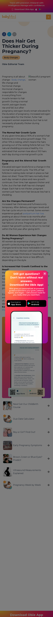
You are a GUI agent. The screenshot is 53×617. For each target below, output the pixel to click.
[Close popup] (44, 273)
